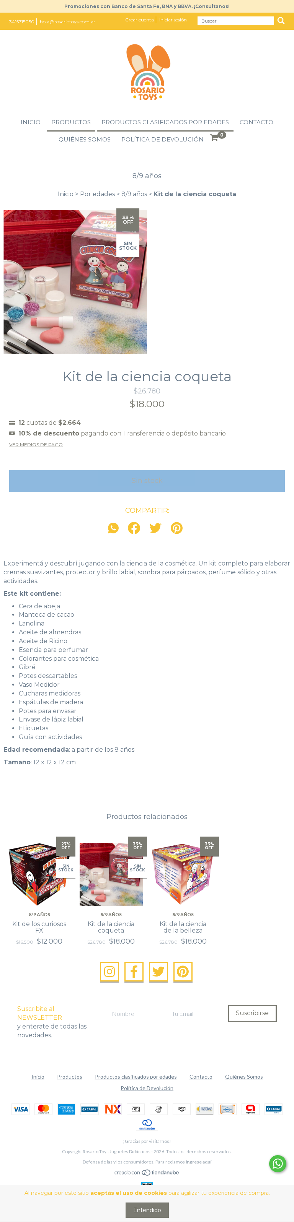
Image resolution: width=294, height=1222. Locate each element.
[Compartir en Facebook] (134, 528)
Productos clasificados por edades (165, 122)
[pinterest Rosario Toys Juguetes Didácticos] (183, 972)
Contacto (256, 122)
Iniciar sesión (173, 20)
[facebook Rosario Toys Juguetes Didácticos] (134, 972)
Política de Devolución (162, 139)
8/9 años (134, 194)
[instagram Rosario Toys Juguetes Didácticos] (109, 972)
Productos (71, 122)
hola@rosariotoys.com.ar (67, 21)
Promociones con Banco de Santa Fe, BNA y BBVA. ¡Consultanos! (147, 6)
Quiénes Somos (85, 139)
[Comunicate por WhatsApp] (277, 1163)
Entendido (147, 1210)
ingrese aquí (198, 1162)
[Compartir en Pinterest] (177, 528)
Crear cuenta (139, 20)
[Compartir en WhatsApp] (115, 528)
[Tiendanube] (147, 1174)
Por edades (97, 194)
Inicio (31, 122)
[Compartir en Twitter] (155, 528)
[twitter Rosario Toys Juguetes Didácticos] (158, 972)
